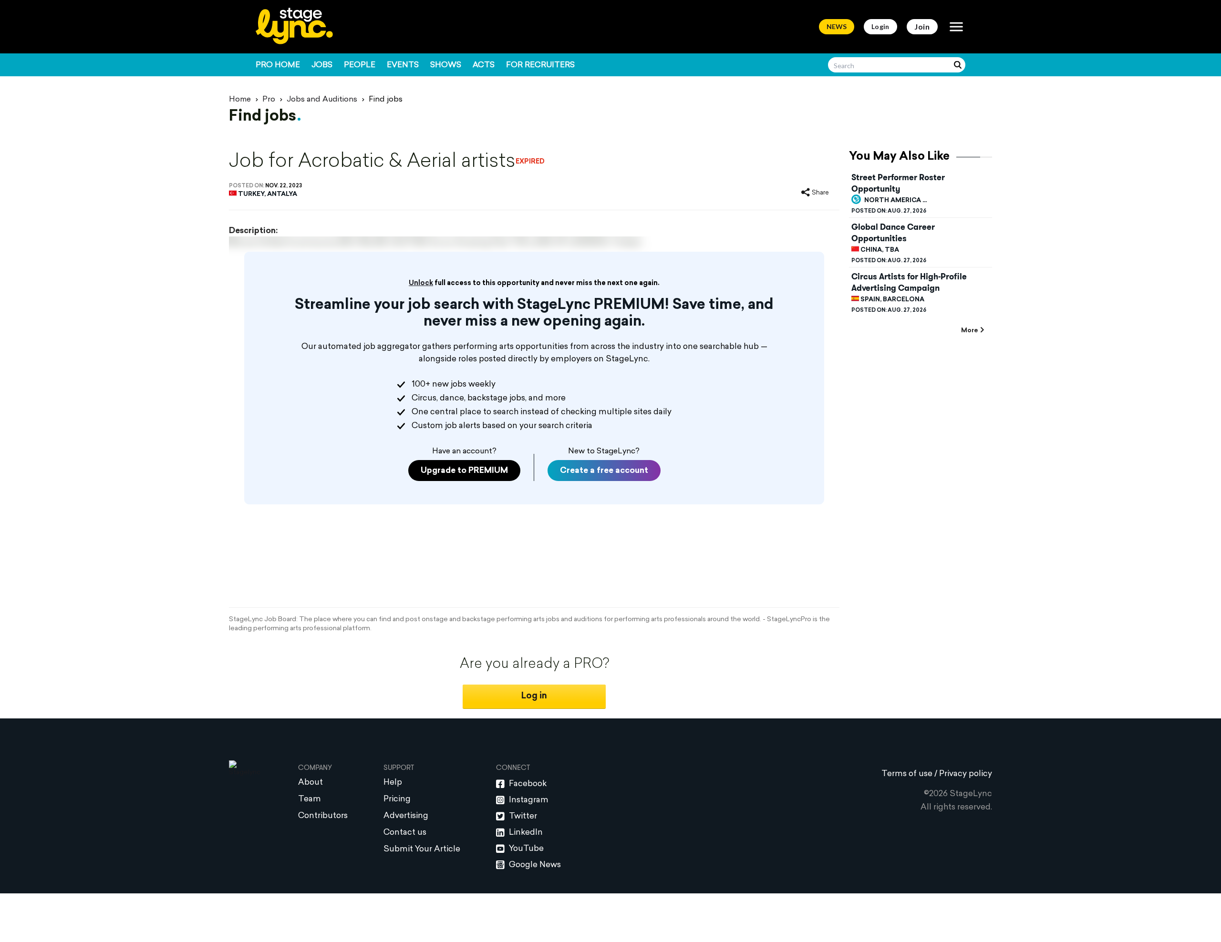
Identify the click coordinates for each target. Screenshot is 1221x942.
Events (403, 65)
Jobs (321, 65)
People (359, 65)
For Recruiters (540, 65)
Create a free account (604, 471)
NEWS (837, 26)
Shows (445, 65)
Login (880, 26)
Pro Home (278, 65)
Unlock (421, 283)
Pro (268, 99)
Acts (484, 65)
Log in (534, 696)
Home (240, 99)
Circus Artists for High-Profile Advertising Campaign (909, 282)
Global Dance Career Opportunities (893, 232)
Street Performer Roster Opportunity (898, 183)
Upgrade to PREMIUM (464, 471)
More (969, 331)
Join (922, 26)
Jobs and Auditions (322, 99)
